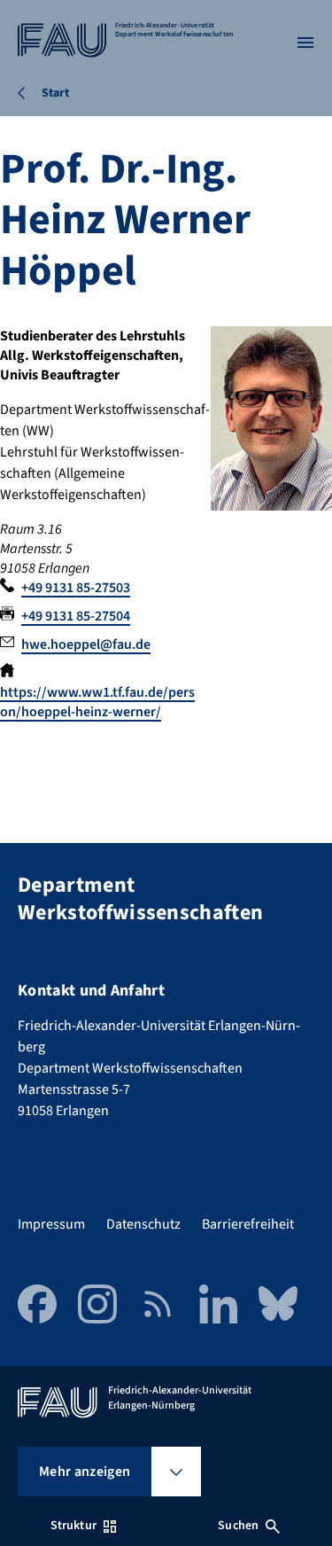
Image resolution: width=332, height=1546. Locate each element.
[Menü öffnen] (305, 42)
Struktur (73, 1525)
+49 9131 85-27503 (75, 587)
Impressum (51, 1224)
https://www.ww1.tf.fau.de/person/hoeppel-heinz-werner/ (97, 702)
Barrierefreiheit (248, 1224)
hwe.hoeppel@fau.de (86, 644)
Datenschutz (143, 1224)
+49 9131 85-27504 (75, 616)
